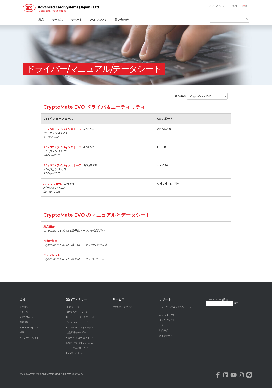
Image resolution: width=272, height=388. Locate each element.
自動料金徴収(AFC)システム (79, 342)
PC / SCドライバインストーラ (62, 129)
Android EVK (52, 183)
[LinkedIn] (225, 376)
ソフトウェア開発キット (78, 347)
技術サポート (165, 335)
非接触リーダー (73, 306)
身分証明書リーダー (76, 332)
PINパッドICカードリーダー (80, 327)
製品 (41, 19)
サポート (76, 19)
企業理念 (24, 311)
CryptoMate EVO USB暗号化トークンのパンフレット (76, 259)
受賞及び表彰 (26, 316)
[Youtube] (233, 376)
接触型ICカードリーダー (78, 311)
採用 (234, 5)
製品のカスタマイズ (122, 306)
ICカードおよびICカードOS (79, 337)
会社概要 (24, 306)
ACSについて (98, 19)
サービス (57, 19)
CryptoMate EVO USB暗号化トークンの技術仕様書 (75, 245)
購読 (236, 303)
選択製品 (180, 96)
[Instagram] (241, 376)
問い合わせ (122, 19)
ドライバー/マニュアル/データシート (93, 69)
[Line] (249, 376)
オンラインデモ (167, 320)
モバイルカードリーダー (78, 322)
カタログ (163, 325)
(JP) (247, 5)
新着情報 (24, 322)
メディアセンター (218, 5)
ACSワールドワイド (29, 337)
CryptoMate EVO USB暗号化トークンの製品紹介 (74, 230)
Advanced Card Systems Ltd (44, 374)
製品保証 (163, 330)
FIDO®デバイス (74, 352)
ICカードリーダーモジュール (80, 316)
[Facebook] (217, 376)
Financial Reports (29, 327)
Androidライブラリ (169, 314)
